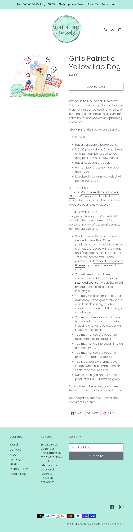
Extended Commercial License (99, 263)
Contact (15, 450)
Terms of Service (15, 462)
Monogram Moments (88, 524)
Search (14, 445)
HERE (79, 130)
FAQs (13, 455)
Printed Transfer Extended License (96, 280)
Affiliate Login (18, 474)
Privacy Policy (19, 469)
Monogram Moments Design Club (94, 194)
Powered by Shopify (112, 524)
